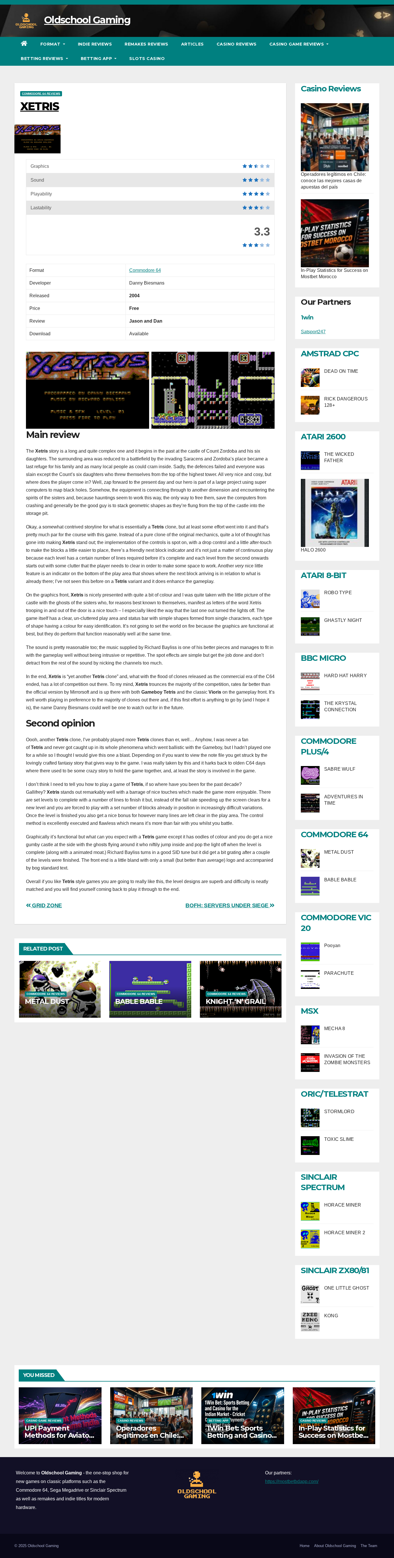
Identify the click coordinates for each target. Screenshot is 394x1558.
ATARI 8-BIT (323, 575)
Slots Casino (147, 58)
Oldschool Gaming (87, 20)
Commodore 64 (145, 270)
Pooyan (332, 945)
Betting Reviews (43, 58)
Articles (192, 44)
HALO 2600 (313, 549)
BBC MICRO (323, 658)
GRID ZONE (46, 905)
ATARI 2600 (323, 436)
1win (307, 317)
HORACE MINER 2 (344, 1232)
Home (304, 1546)
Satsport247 (313, 331)
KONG (331, 1315)
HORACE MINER (342, 1205)
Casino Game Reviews (297, 44)
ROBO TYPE (338, 592)
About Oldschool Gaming (335, 1546)
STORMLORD (339, 1111)
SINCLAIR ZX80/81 (335, 1270)
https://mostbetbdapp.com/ (291, 1481)
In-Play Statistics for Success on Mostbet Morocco (332, 1435)
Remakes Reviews (146, 44)
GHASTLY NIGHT (343, 620)
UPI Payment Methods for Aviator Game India (58, 1435)
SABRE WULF (339, 769)
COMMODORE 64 (334, 834)
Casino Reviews (237, 44)
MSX (309, 1011)
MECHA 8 (334, 1028)
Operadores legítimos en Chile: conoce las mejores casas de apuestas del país (333, 180)
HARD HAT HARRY (345, 675)
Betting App (97, 58)
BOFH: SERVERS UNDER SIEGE (227, 905)
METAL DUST (47, 1001)
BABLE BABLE (138, 1001)
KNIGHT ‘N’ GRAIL (236, 1001)
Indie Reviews (95, 44)
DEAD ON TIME (341, 371)
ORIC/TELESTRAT (334, 1094)
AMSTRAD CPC (330, 353)
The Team (369, 1546)
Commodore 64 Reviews (41, 93)
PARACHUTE (339, 973)
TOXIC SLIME (339, 1139)
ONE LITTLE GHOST (346, 1288)
